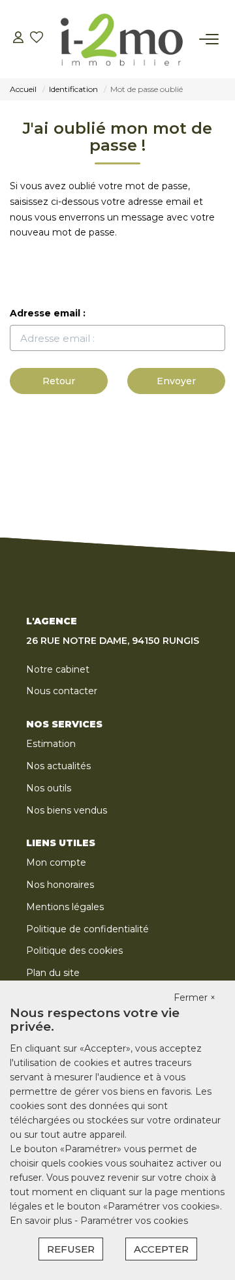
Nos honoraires (60, 885)
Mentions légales (65, 907)
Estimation (51, 744)
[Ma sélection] (36, 39)
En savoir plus (42, 1221)
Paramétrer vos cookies (134, 1221)
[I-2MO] (121, 39)
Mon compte (56, 862)
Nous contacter (61, 691)
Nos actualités (58, 766)
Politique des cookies (74, 950)
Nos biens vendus (66, 810)
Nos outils (48, 788)
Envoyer (176, 381)
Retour (58, 381)
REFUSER (71, 1249)
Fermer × (194, 997)
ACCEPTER (161, 1249)
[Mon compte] (18, 39)
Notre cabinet (57, 669)
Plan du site (53, 973)
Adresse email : (48, 313)
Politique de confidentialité (87, 929)
